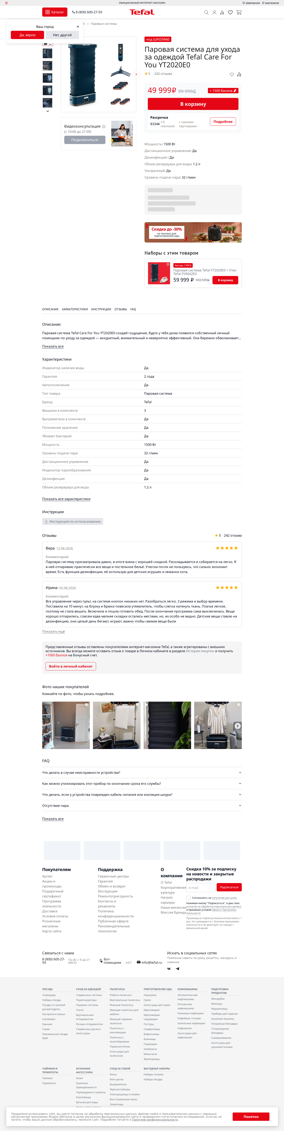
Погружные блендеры (224, 1023)
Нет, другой (62, 35)
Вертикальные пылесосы (125, 1000)
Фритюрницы (152, 1059)
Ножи (79, 1078)
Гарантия (105, 881)
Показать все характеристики (66, 499)
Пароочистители (120, 1046)
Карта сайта (51, 931)
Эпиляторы (116, 1104)
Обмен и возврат (112, 886)
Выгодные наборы (157, 1068)
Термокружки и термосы (91, 1092)
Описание (50, 309)
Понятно (251, 1116)
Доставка (49, 911)
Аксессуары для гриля (157, 1005)
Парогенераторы (86, 1000)
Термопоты (49, 1083)
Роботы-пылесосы (121, 995)
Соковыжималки (221, 1038)
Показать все (53, 346)
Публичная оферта (113, 921)
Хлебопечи (150, 1049)
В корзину (193, 103)
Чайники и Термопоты (50, 1070)
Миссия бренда (173, 912)
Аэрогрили (150, 995)
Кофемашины (188, 989)
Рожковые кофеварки (191, 1013)
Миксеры (216, 1003)
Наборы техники (153, 1074)
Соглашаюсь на (214, 898)
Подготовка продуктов (219, 991)
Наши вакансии (173, 907)
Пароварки (150, 1044)
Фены (113, 1074)
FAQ (133, 309)
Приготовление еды (158, 989)
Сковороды (49, 995)
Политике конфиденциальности (155, 1119)
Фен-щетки (116, 1079)
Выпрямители (118, 1084)
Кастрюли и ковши (53, 1014)
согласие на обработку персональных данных (213, 906)
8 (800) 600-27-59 (89, 12)
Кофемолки (184, 1028)
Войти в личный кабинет (71, 666)
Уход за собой (120, 1068)
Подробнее (223, 121)
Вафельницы (151, 1034)
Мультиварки (151, 1010)
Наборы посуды (51, 1000)
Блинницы (150, 1039)
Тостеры (149, 1024)
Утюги (79, 1010)
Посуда (47, 989)
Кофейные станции (189, 1018)
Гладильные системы (89, 995)
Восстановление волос (123, 1099)
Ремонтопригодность (115, 896)
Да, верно (28, 35)
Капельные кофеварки (191, 1023)
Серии (46, 1029)
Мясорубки (218, 998)
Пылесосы (117, 989)
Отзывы (121, 309)
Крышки (47, 1024)
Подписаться (229, 887)
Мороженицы (219, 1008)
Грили (147, 1000)
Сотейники (48, 1019)
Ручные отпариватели (89, 1024)
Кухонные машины (222, 1018)
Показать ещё (53, 631)
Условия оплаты (55, 916)
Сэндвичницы (152, 1029)
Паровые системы (104, 24)
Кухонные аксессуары (84, 1070)
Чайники (47, 1078)
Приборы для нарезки (224, 1013)
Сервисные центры (113, 876)
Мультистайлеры (120, 1089)
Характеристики (75, 309)
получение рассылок (224, 897)
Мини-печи (150, 1054)
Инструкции (101, 309)
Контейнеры (83, 1097)
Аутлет (47, 876)
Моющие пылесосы (121, 1005)
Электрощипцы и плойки (125, 1094)
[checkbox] (188, 898)
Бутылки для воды (87, 1102)
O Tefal (166, 882)
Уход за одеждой (88, 989)
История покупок (200, 651)
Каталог (57, 12)
